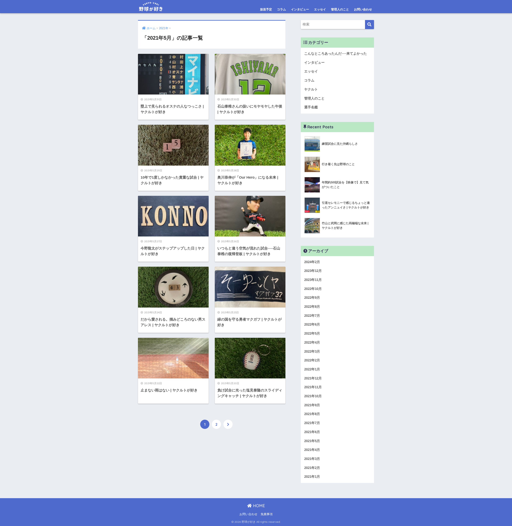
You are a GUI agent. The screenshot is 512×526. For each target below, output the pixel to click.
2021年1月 (312, 477)
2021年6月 (312, 432)
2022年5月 (312, 333)
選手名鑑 (311, 107)
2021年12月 (313, 378)
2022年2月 (312, 360)
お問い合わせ (363, 9)
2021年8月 (312, 414)
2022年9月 (312, 298)
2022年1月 (312, 369)
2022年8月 (312, 307)
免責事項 (267, 514)
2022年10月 (313, 289)
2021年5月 (312, 441)
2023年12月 (313, 271)
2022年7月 (312, 316)
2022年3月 (312, 351)
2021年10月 (313, 396)
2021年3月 (312, 459)
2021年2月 (312, 468)
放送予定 (266, 9)
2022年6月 (312, 324)
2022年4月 (312, 342)
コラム (281, 9)
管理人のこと (340, 9)
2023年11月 (313, 280)
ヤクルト (311, 89)
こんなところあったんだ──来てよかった (335, 53)
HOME (258, 505)
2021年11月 (313, 387)
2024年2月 (312, 262)
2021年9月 (312, 405)
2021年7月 (312, 423)
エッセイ (320, 9)
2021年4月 (312, 450)
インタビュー (300, 9)
